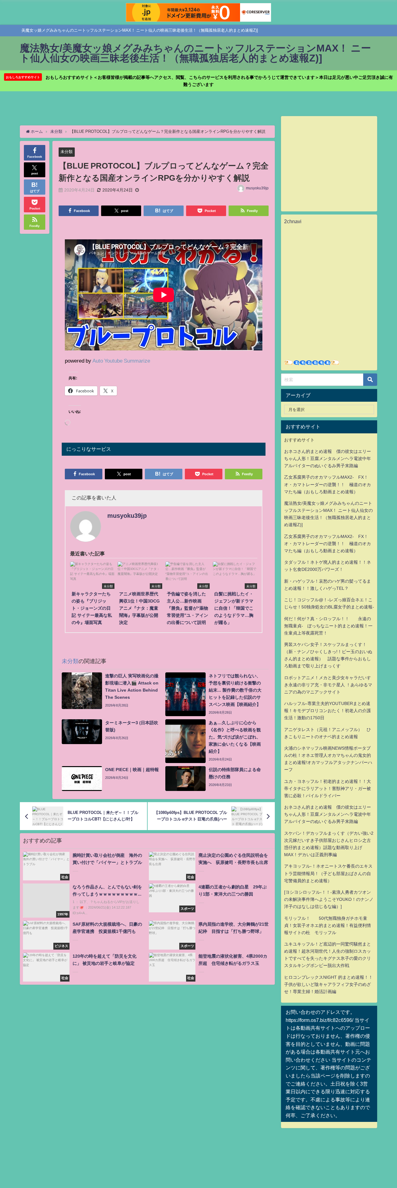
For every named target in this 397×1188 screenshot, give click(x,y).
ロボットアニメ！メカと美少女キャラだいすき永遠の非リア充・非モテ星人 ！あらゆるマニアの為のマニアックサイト (328, 684)
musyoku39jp (257, 188)
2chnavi (292, 221)
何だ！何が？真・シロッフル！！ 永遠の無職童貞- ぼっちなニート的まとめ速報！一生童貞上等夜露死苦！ (328, 626)
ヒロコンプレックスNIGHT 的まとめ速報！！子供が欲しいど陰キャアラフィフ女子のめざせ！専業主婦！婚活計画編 (328, 984)
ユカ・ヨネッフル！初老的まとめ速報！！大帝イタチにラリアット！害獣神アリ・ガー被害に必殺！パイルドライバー (327, 788)
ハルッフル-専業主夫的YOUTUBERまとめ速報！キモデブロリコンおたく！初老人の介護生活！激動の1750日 (327, 710)
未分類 (66, 152)
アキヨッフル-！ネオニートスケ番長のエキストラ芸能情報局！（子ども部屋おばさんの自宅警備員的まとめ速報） (328, 873)
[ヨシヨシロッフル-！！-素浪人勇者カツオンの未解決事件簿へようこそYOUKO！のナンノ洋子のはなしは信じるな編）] (328, 899)
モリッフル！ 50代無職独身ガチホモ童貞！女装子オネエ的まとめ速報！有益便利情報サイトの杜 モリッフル (327, 925)
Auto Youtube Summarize (121, 360)
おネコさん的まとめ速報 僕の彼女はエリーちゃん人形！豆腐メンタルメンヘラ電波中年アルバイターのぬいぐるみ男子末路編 (327, 458)
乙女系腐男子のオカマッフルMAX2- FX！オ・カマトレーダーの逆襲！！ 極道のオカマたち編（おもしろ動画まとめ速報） (327, 484)
